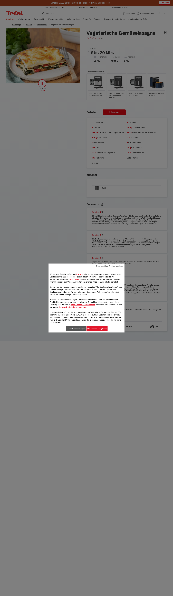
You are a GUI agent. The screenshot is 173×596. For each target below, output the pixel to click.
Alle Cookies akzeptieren (97, 329)
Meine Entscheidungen (76, 329)
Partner (79, 274)
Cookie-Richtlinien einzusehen (73, 307)
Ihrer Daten (74, 279)
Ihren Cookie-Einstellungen (83, 305)
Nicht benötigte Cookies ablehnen (109, 266)
